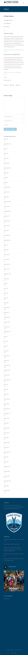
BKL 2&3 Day (6, 26)
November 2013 (7, 413)
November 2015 (7, 322)
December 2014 (7, 365)
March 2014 (6, 394)
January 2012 (6, 447)
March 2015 (6, 351)
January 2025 (6, 163)
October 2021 (6, 192)
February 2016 (7, 307)
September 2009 (7, 481)
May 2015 (6, 346)
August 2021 (6, 196)
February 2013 (7, 428)
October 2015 (6, 326)
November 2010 (7, 466)
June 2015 (6, 341)
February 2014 (7, 399)
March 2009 (6, 485)
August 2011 (6, 456)
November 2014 (7, 370)
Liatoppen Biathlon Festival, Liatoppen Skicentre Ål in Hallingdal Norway (14, 559)
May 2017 (6, 245)
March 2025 (6, 158)
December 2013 (7, 408)
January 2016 (6, 312)
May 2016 (6, 293)
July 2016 (5, 283)
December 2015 (7, 317)
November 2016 (7, 264)
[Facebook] (12, 653)
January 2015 (6, 360)
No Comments (7, 23)
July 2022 (5, 182)
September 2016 (7, 273)
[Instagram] (15, 653)
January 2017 (6, 259)
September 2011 (7, 452)
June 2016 (6, 288)
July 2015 (5, 336)
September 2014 (7, 379)
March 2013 (6, 423)
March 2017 (6, 249)
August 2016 (6, 278)
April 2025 (6, 153)
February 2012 (7, 442)
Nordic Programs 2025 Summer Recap (11, 544)
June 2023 (6, 177)
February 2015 (7, 355)
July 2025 (5, 148)
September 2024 (7, 168)
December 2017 (7, 235)
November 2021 (7, 187)
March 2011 (6, 461)
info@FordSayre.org (16, 508)
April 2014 (6, 389)
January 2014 (6, 404)
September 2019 (7, 211)
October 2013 (6, 418)
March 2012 (6, 437)
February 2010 (7, 471)
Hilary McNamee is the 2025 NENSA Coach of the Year (14, 554)
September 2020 (7, 201)
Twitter (13, 85)
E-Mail (18, 85)
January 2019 (6, 216)
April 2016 (6, 298)
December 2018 (7, 221)
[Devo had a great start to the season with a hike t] (14, 581)
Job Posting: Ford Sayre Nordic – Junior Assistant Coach (13, 540)
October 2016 (6, 269)
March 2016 (6, 302)
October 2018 (6, 225)
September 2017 (7, 240)
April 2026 (6, 139)
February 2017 (7, 254)
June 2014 (6, 384)
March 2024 (6, 172)
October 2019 (6, 206)
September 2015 (7, 331)
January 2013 (6, 432)
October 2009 (6, 476)
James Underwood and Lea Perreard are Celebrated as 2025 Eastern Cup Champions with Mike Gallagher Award (13, 549)
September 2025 (7, 143)
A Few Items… (9, 16)
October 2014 (6, 375)
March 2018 (6, 230)
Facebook (7, 85)
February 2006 (7, 490)
